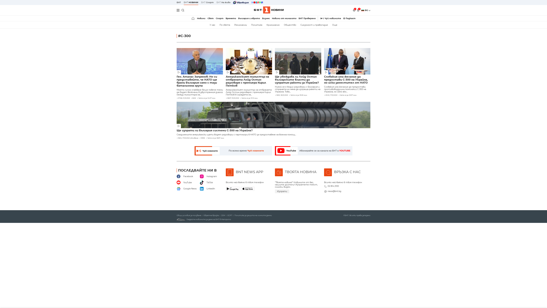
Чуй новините (333, 18)
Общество (290, 25)
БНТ (179, 2)
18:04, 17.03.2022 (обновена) (188, 138)
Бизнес (266, 18)
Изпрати (282, 191)
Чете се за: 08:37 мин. (215, 138)
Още (334, 25)
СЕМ (223, 215)
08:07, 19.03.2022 (233, 98)
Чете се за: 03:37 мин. (348, 95)
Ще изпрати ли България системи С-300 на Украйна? (215, 130)
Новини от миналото (284, 18)
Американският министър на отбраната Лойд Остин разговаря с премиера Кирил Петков (247, 81)
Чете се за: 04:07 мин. (207, 98)
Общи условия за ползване (189, 215)
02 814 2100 (333, 186)
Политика (256, 25)
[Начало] (193, 18)
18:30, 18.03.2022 (282, 95)
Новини (201, 18)
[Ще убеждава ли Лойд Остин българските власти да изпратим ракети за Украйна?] (298, 61)
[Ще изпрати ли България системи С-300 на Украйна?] (273, 115)
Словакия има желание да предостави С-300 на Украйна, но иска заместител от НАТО (346, 79)
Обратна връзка (211, 215)
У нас (212, 25)
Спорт (220, 18)
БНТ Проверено (307, 18)
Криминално (273, 25)
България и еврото (249, 18)
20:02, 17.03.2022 (331, 95)
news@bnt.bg (334, 191)
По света (225, 25)
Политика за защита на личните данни (253, 215)
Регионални (240, 25)
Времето (231, 18)
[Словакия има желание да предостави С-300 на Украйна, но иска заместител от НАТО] (347, 61)
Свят (211, 18)
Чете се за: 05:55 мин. (298, 95)
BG (367, 10)
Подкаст (351, 18)
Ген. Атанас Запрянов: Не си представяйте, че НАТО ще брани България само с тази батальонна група (197, 81)
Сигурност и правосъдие (314, 25)
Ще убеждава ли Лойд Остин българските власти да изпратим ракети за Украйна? (297, 79)
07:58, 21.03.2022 (184, 98)
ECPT (229, 215)
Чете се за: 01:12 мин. (250, 98)
